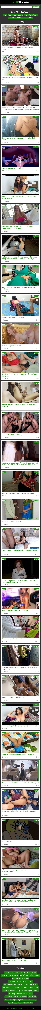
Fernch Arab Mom (14, 1003)
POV (5, 15)
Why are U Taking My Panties (27, 991)
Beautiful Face (21, 18)
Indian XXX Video (30, 972)
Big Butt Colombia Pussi (13, 972)
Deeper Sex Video (20, 988)
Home (8, 1008)
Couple (20, 15)
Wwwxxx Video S (9, 991)
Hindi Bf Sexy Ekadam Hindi (14, 984)
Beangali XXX (7, 988)
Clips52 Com (33, 988)
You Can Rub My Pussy (10, 975)
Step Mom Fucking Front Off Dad (21, 981)
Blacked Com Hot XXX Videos (16, 997)
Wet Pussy (12, 15)
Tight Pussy (33, 15)
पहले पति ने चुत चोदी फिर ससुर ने (29, 975)
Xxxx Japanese (30, 1000)
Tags (14, 1008)
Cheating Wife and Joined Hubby (21, 994)
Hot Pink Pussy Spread (20, 978)
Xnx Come (32, 997)
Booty (30, 18)
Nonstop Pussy (31, 984)
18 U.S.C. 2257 (29, 1008)
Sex (26, 15)
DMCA (19, 1008)
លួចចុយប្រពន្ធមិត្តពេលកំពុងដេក (14, 1000)
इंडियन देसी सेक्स (28, 1003)
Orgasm (11, 18)
